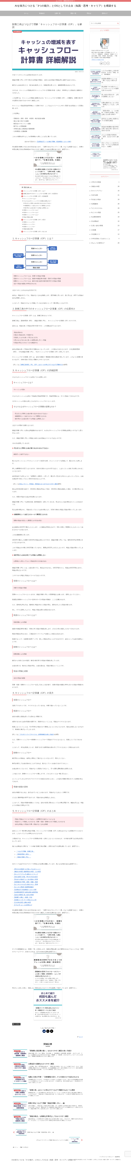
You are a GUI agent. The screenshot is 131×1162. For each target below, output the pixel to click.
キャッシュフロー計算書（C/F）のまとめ (35, 231)
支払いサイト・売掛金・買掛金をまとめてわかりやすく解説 (38, 484)
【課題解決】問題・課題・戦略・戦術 (26, 882)
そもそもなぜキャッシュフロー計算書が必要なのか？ (37, 201)
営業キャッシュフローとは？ (31, 210)
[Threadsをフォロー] (51, 1031)
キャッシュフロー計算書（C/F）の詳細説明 (36, 196)
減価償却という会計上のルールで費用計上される (37, 205)
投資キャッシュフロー (29, 224)
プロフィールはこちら (98, 59)
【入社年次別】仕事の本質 (22, 902)
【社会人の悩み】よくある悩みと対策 (26, 879)
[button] (118, 23)
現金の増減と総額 (28, 217)
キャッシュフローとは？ (30, 198)
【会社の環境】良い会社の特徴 (24, 895)
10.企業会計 (17, 1024)
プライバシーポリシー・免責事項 (110, 1156)
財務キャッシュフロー (29, 226)
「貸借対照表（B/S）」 (23, 854)
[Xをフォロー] (47, 1031)
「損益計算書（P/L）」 (23, 857)
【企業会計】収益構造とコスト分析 (25, 889)
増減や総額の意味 (28, 229)
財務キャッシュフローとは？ (31, 214)
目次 (25, 187)
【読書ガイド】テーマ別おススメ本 (25, 900)
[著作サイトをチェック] (44, 1031)
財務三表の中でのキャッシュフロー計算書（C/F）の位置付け (41, 193)
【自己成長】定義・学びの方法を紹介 (26, 877)
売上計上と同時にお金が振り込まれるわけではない (38, 203)
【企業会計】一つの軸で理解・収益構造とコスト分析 (53, 141)
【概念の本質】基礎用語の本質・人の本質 (27, 871)
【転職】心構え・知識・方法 (23, 897)
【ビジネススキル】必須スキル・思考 (26, 884)
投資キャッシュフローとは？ (31, 212)
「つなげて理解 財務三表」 (25, 851)
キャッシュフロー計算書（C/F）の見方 (35, 219)
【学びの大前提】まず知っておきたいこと (27, 869)
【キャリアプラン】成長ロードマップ (26, 874)
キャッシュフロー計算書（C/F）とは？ (35, 191)
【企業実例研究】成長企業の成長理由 (26, 892)
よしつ (105, 48)
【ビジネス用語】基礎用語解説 (24, 887)
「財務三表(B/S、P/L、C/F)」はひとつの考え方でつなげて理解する (41, 364)
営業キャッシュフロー (29, 222)
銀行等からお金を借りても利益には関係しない (37, 208)
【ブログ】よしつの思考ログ (23, 905)
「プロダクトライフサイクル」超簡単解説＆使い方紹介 (36, 734)
